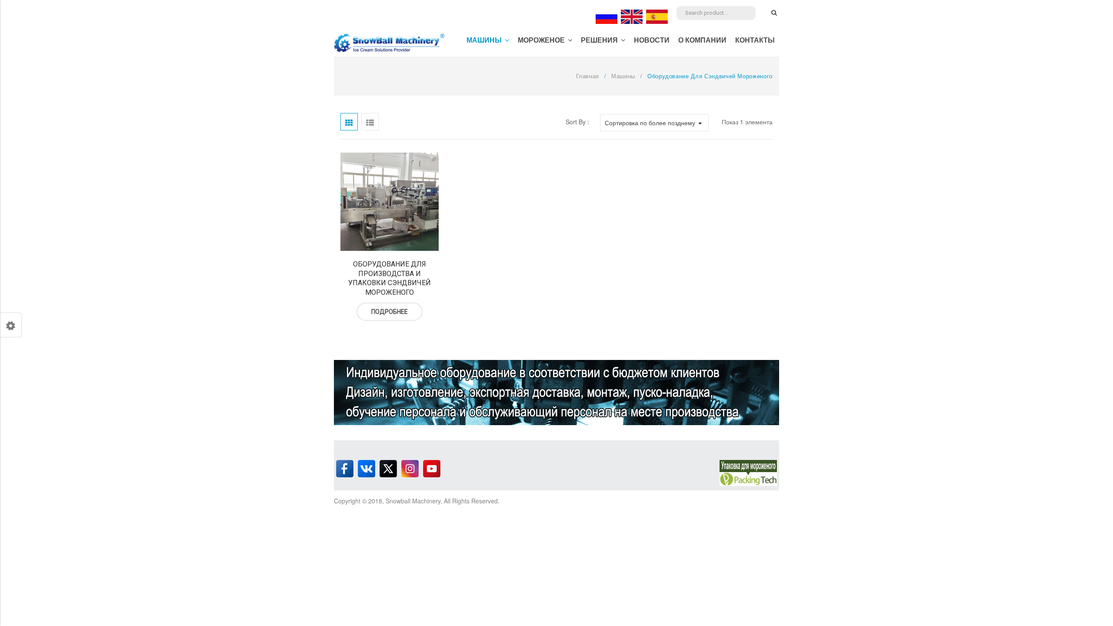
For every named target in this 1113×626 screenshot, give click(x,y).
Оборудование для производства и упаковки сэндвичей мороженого (389, 278)
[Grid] (349, 121)
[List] (370, 121)
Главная (588, 76)
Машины (623, 76)
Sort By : (577, 121)
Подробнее (389, 311)
